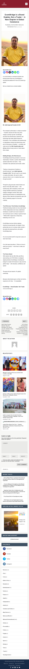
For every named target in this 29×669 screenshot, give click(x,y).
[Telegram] (18, 72)
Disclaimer (18, 665)
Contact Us (11, 663)
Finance (5, 594)
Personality (5, 626)
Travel (4, 651)
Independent (6, 601)
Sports (4, 640)
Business (5, 569)
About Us (6, 663)
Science (5, 637)
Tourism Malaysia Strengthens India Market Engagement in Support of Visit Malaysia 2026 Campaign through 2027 (13, 485)
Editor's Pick (6, 580)
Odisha (4, 623)
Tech (4, 647)
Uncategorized (6, 654)
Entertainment (6, 587)
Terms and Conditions (19, 663)
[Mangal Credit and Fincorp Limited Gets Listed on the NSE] (14, 363)
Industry (5, 605)
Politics (5, 630)
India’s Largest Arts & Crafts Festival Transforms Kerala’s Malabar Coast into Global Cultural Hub (13, 416)
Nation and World (7, 615)
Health (4, 598)
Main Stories (6, 612)
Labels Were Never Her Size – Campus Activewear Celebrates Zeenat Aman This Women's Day (13, 426)
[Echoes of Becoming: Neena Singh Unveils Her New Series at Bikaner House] (14, 385)
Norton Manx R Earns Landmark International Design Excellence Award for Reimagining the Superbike (14, 479)
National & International (8, 619)
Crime (4, 576)
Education (5, 584)
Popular (5, 633)
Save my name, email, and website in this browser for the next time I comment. (12, 460)
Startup (4, 644)
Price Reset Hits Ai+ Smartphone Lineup (13, 496)
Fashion (5, 591)
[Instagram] (7, 72)
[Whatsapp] (15, 72)
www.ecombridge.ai (8, 288)
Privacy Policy (12, 665)
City (4, 573)
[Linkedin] (12, 72)
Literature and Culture (8, 608)
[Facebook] (4, 72)
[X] (10, 72)
